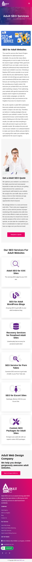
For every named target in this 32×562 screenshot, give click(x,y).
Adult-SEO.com (20, 560)
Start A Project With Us (11, 473)
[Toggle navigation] (29, 3)
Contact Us (4, 518)
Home (9, 19)
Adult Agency (4, 510)
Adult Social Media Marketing (8, 528)
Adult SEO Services (19, 19)
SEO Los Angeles (5, 512)
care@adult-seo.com (8, 544)
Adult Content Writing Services (8, 533)
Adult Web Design (5, 525)
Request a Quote (16, 234)
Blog (2, 515)
